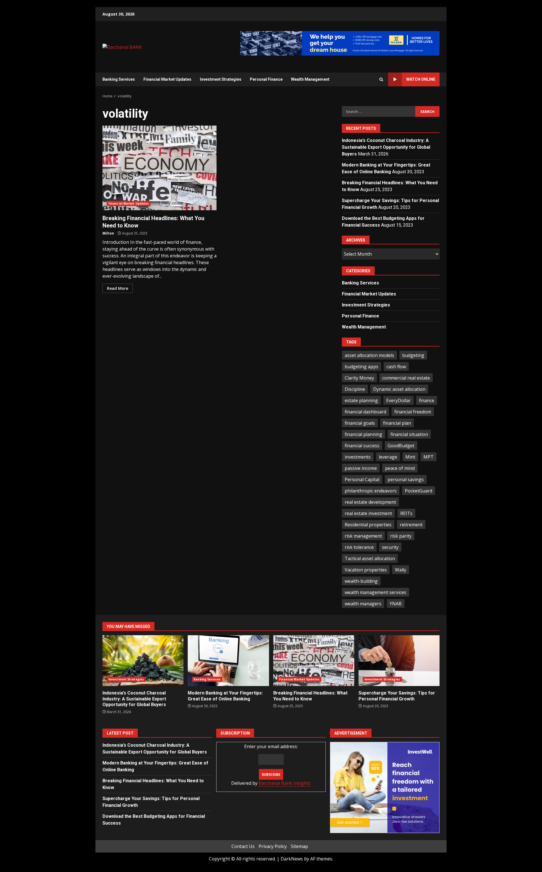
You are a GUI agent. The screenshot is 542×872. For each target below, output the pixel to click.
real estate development (370, 502)
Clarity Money (359, 378)
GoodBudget (401, 445)
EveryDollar (398, 400)
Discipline (355, 389)
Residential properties (368, 525)
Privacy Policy (273, 846)
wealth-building (361, 581)
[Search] (381, 79)
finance (426, 400)
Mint (410, 457)
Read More (117, 288)
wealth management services (375, 592)
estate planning (361, 400)
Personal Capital (362, 479)
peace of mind (400, 468)
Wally (400, 570)
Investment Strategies (220, 79)
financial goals (360, 423)
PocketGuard (418, 491)
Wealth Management (310, 79)
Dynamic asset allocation (399, 389)
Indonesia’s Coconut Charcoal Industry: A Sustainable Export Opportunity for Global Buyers (386, 147)
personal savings (406, 479)
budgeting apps (361, 366)
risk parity (401, 536)
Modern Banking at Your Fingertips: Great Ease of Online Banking (228, 660)
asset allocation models (369, 355)
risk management (363, 536)
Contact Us (243, 846)
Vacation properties (366, 570)
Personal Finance (266, 79)
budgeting (413, 355)
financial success (362, 445)
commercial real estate (406, 378)
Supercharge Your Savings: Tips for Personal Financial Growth (399, 660)
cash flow (396, 366)
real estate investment (368, 513)
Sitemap (299, 846)
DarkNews (292, 859)
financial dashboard (365, 412)
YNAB (396, 604)
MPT (428, 457)
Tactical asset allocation (370, 558)
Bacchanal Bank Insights (285, 783)
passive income (361, 468)
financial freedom (412, 412)
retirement (411, 525)
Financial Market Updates (167, 79)
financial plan (397, 423)
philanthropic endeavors (371, 491)
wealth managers (363, 604)
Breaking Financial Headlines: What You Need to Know (159, 168)
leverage (388, 457)
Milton (108, 233)
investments (358, 457)
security (390, 547)
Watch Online (420, 79)
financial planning (363, 434)
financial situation (409, 434)
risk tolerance (359, 547)
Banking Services (118, 79)
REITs (406, 513)
